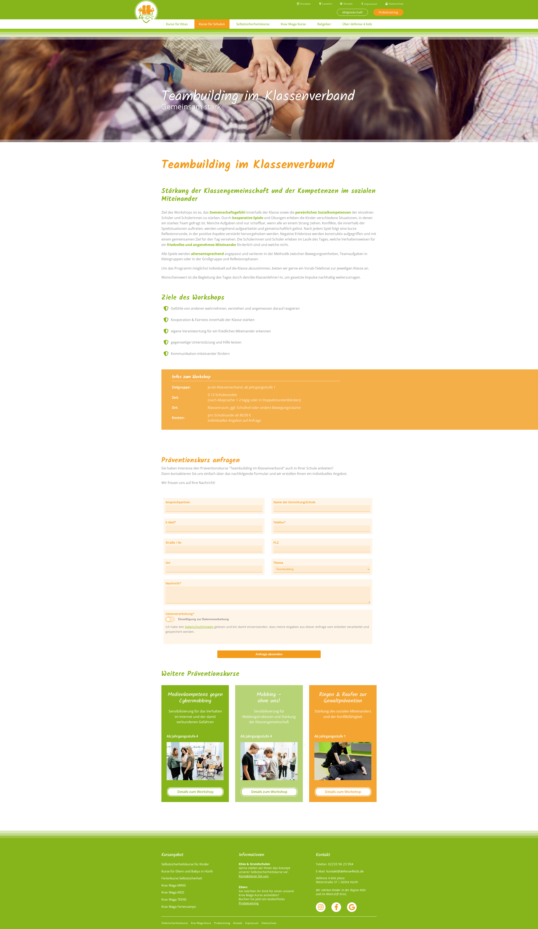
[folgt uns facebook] (336, 907)
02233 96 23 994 (340, 864)
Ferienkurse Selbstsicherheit (181, 878)
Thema (278, 563)
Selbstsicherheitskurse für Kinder (185, 864)
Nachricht (173, 583)
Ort (168, 563)
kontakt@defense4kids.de (345, 871)
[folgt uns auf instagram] (321, 907)
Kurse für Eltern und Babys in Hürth (187, 871)
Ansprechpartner (178, 502)
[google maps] (352, 907)
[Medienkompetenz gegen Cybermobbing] (195, 761)
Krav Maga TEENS (173, 899)
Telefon (280, 522)
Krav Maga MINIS (173, 885)
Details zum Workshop (195, 791)
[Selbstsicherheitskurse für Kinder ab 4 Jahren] (146, 11)
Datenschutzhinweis (199, 627)
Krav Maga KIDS (172, 892)
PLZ (276, 542)
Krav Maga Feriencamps (178, 906)
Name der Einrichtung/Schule (294, 502)
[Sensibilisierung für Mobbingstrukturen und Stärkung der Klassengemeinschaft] (268, 761)
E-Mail (173, 522)
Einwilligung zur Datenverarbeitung (203, 619)
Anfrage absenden (269, 654)
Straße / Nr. (174, 542)
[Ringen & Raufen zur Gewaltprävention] (342, 761)
